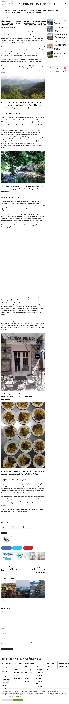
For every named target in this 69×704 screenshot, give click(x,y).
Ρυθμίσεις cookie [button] (7, 700)
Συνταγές (28, 684)
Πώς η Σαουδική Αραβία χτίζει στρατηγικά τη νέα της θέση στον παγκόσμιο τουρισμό (60, 46)
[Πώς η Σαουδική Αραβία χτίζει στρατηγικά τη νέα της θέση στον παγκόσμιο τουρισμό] (50, 46)
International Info (9, 27)
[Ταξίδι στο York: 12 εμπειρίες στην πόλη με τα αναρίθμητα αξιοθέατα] (8, 589)
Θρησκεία (28, 678)
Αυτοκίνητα (28, 670)
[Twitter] (60, 3)
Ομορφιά (38, 678)
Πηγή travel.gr (5, 516)
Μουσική (16, 675)
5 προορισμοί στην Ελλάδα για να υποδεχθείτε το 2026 (23, 595)
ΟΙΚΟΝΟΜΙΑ (6, 663)
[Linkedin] (62, 3)
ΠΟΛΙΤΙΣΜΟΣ (18, 663)
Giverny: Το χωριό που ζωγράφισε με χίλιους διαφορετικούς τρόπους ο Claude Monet (36, 569)
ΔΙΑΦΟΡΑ (50, 667)
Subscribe (65, 67)
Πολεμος (63, 666)
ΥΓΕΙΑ (38, 663)
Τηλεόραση (17, 678)
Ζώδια (27, 675)
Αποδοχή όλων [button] (18, 700)
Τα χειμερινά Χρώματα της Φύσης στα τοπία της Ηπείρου (37, 595)
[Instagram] (62, 5)
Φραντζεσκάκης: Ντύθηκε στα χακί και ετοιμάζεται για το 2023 (11, 569)
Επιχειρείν (5, 688)
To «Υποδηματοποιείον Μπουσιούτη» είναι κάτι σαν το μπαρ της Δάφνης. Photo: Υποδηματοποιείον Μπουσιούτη (22, 396)
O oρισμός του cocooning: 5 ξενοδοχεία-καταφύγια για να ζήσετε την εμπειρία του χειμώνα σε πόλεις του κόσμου (60, 37)
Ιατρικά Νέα (39, 672)
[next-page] (5, 600)
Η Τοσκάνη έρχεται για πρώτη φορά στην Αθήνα (60, 54)
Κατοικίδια (39, 675)
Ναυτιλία (4, 677)
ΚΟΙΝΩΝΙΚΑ (29, 663)
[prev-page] (2, 600)
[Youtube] (58, 5)
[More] (36, 548)
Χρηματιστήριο (6, 680)
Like (50, 67)
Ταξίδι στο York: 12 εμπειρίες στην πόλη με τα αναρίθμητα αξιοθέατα (8, 595)
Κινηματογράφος (19, 672)
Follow (57, 67)
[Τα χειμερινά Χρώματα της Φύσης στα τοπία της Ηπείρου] (37, 589)
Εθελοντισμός (29, 672)
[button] (66, 3)
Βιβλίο (15, 667)
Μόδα (27, 681)
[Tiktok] (60, 5)
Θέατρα (16, 670)
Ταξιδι (8, 591)
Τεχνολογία (5, 682)
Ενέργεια (4, 685)
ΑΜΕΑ (37, 667)
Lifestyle (27, 667)
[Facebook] (58, 3)
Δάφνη (10, 533)
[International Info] (6, 539)
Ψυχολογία (39, 686)
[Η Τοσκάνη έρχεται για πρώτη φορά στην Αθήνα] (50, 54)
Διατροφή (39, 670)
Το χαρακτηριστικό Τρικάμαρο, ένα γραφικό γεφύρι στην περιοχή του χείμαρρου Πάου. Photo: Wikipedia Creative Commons (22, 189)
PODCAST (50, 670)
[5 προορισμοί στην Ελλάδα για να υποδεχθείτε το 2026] (23, 589)
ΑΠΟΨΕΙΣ (50, 663)
